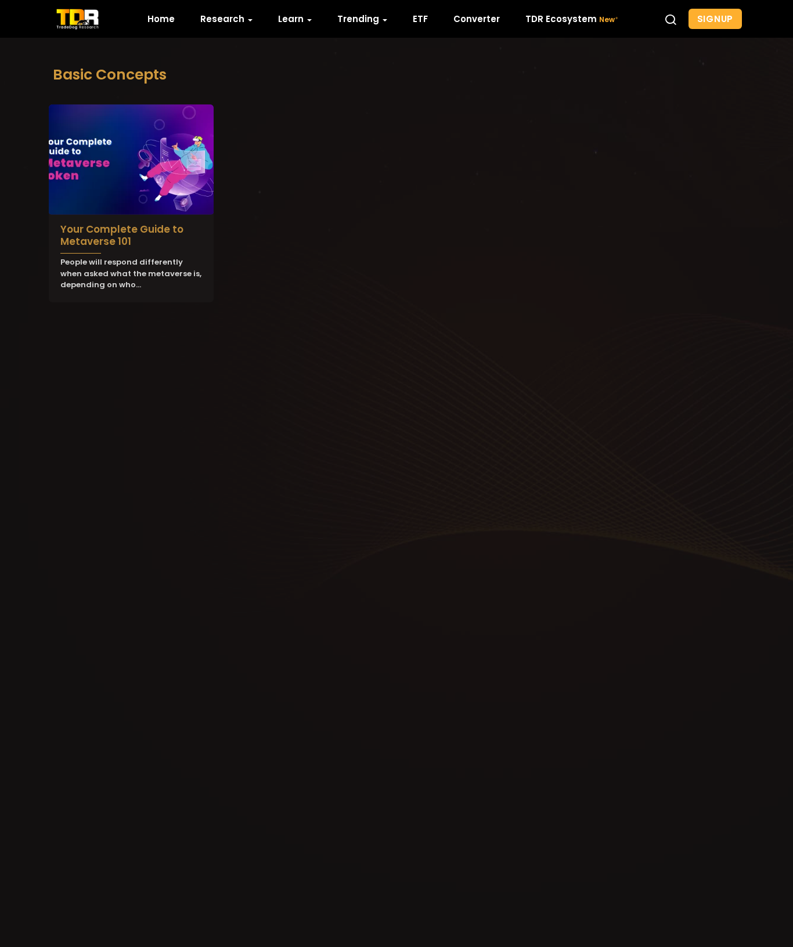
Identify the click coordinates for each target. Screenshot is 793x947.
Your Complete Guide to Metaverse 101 (121, 235)
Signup (715, 19)
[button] (670, 19)
